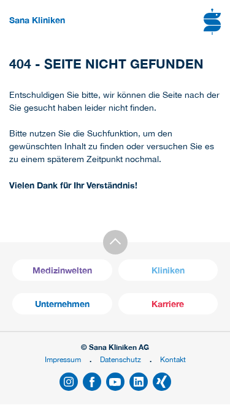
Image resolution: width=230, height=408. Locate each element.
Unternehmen (62, 304)
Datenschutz (120, 359)
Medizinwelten (62, 270)
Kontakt (173, 359)
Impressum (63, 359)
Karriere (167, 304)
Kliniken (168, 270)
